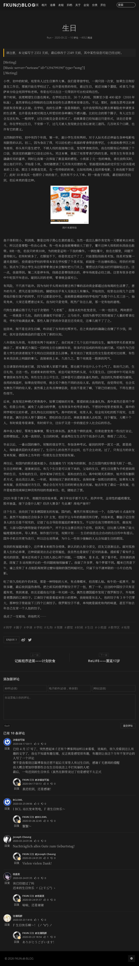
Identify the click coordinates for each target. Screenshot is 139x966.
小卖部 (101, 627)
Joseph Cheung (22, 837)
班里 (127, 627)
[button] (69, 726)
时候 (80, 627)
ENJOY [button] (11, 639)
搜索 (120, 5)
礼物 (49, 627)
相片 (44, 5)
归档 (69, 5)
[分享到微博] (23, 639)
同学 (9, 627)
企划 (86, 5)
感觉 (70, 627)
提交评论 (128, 725)
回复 (7, 748)
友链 (61, 5)
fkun (49, 37)
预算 (60, 627)
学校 (39, 627)
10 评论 (74, 37)
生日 (90, 627)
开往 (103, 5)
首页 (36, 5)
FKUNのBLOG (19, 5)
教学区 (115, 627)
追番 (52, 5)
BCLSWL (18, 799)
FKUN (25, 779)
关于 (78, 5)
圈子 (19, 627)
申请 (29, 627)
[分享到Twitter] (30, 639)
